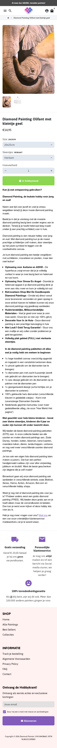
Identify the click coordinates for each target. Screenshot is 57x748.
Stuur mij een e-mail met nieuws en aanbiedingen (27, 712)
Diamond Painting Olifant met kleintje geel (32, 18)
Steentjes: (12, 152)
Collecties (8, 634)
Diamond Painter (27, 736)
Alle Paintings (10, 624)
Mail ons (43, 515)
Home (6, 619)
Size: (9, 139)
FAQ (5, 668)
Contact (7, 674)
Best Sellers (9, 629)
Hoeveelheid (10, 165)
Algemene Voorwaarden (16, 658)
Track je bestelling (13, 653)
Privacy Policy (10, 663)
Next (51, 59)
